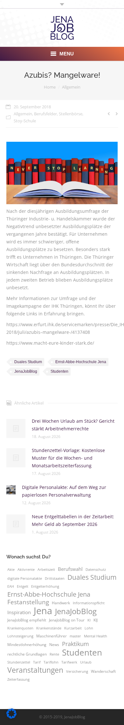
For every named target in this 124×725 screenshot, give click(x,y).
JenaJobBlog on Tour (67, 620)
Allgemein (71, 87)
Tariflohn (51, 662)
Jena (43, 610)
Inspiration (19, 612)
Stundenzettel (18, 662)
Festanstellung (28, 602)
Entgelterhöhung (45, 586)
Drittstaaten (55, 578)
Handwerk (61, 603)
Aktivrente (26, 569)
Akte (11, 569)
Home (50, 87)
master (75, 636)
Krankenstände (48, 628)
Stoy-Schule (25, 121)
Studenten (59, 371)
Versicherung (77, 671)
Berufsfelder (45, 114)
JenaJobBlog (25, 371)
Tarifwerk (69, 662)
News (54, 644)
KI (89, 620)
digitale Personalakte (24, 578)
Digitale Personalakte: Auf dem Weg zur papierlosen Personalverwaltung (64, 491)
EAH (10, 586)
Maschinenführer (51, 636)
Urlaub (86, 662)
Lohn (89, 628)
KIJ (95, 620)
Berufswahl (70, 569)
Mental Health (95, 636)
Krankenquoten (20, 628)
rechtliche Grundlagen (27, 654)
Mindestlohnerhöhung (26, 644)
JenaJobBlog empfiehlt (26, 620)
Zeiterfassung (18, 679)
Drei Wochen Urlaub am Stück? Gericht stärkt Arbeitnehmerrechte (73, 425)
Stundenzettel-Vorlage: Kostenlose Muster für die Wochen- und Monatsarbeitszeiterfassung (68, 458)
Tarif (37, 662)
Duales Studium (28, 362)
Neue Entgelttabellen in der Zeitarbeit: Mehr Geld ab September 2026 (73, 520)
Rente (54, 654)
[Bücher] (62, 173)
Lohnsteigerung (20, 636)
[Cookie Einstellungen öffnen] (11, 717)
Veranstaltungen (35, 669)
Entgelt (22, 586)
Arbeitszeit (46, 569)
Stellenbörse (70, 114)
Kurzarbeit (73, 628)
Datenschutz (96, 569)
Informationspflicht (89, 603)
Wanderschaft (103, 671)
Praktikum (75, 643)
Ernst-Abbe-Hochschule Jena (80, 362)
